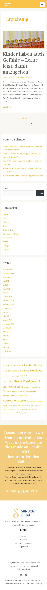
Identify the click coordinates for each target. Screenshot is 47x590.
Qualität (10, 405)
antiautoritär (9, 365)
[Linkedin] (21, 575)
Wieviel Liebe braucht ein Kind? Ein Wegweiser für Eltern (23, 176)
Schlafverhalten (26, 405)
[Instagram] (26, 575)
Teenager (6, 245)
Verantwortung (6, 413)
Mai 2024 (6, 281)
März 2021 (6, 347)
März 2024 (6, 289)
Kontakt (23, 540)
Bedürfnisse (24, 371)
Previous (22, 118)
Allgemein (6, 214)
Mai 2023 (6, 293)
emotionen (37, 376)
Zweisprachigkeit (21, 413)
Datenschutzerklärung (23, 543)
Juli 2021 (6, 332)
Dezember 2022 (8, 300)
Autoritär (38, 365)
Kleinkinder (22, 395)
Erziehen (5, 382)
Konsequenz (7, 238)
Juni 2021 (6, 336)
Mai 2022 (6, 312)
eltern (24, 375)
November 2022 (8, 304)
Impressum (23, 547)
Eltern (5, 218)
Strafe (15, 409)
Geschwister (35, 387)
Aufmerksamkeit (25, 365)
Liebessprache (31, 401)
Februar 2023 (7, 297)
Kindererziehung (29, 391)
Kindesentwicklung (10, 395)
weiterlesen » (7, 106)
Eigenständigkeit (15, 376)
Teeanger (31, 409)
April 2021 (6, 343)
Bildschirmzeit (6, 376)
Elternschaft (31, 376)
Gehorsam (26, 387)
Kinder (13, 77)
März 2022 (6, 316)
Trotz (35, 409)
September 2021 (8, 324)
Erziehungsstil (31, 381)
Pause (5, 405)
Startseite (23, 536)
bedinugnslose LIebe (11, 371)
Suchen (5, 189)
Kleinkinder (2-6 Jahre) (10, 234)
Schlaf (19, 405)
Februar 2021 (7, 351)
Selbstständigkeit (35, 405)
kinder (19, 391)
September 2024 (8, 273)
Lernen (23, 400)
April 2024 (6, 285)
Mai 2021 (6, 339)
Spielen (5, 409)
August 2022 (7, 308)
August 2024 (7, 277)
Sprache (11, 409)
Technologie (25, 409)
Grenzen (7, 391)
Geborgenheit (9, 386)
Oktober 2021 (7, 320)
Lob (36, 401)
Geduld (20, 386)
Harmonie (14, 391)
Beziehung (36, 370)
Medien (5, 242)
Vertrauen (13, 413)
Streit (19, 409)
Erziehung (6, 77)
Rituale (15, 405)
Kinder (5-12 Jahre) (9, 230)
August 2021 (7, 328)
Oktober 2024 (7, 269)
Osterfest (40, 401)
